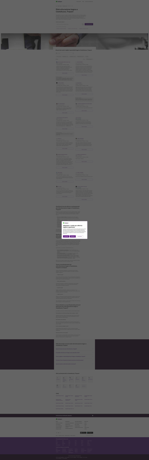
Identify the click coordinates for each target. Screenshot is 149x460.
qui (67, 232)
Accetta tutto (66, 236)
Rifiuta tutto (72, 236)
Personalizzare (80, 236)
